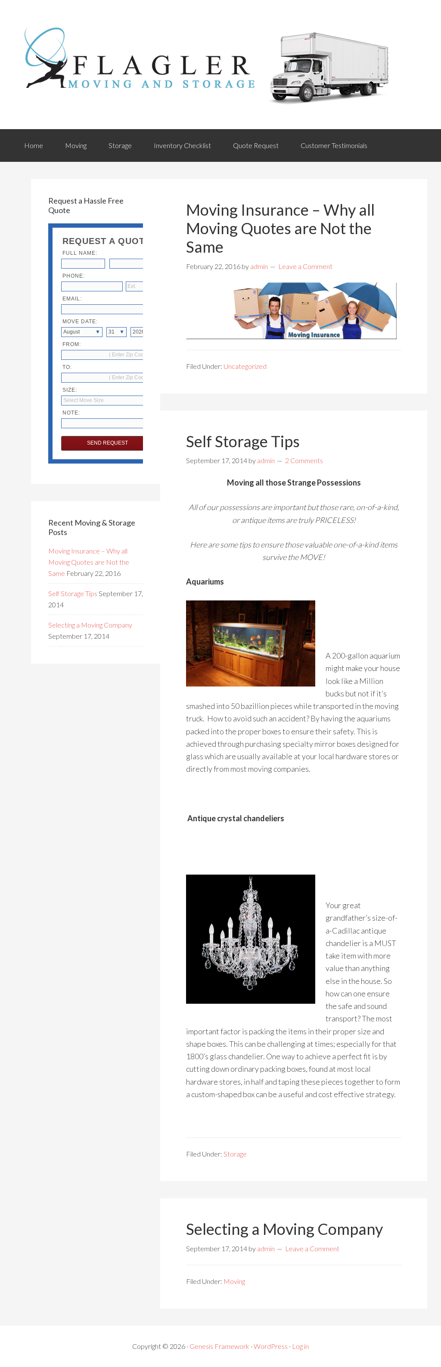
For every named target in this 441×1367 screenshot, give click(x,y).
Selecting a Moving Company (284, 1228)
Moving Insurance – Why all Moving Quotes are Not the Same (280, 228)
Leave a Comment (305, 266)
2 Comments (304, 460)
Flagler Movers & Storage (207, 65)
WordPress (271, 1346)
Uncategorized (245, 366)
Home (33, 145)
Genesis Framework (219, 1346)
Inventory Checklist (182, 145)
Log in (300, 1346)
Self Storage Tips (243, 441)
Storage (120, 145)
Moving (76, 145)
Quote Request (256, 145)
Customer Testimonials (334, 145)
